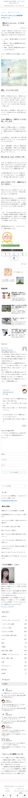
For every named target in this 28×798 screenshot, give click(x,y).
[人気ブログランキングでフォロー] (10, 244)
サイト (3, 465)
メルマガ (7, 791)
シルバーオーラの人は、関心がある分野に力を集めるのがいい (14, 547)
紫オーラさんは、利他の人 (9, 530)
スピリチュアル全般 (7, 250)
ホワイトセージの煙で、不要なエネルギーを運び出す (14, 521)
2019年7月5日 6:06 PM (8, 392)
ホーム (7, 788)
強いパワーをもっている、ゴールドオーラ (13, 552)
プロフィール (6, 17)
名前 (3, 454)
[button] (25, 486)
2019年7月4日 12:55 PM (6, 350)
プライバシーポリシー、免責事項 (20, 792)
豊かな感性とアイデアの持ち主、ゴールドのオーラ (14, 557)
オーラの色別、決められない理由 (11, 526)
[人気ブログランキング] (7, 237)
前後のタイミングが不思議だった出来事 (13, 510)
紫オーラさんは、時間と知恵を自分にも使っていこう (14, 535)
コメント (4, 437)
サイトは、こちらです (7, 606)
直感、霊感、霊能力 (18, 250)
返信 (24, 385)
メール (4, 459)
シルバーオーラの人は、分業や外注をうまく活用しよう (14, 541)
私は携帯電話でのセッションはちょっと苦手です (14, 515)
